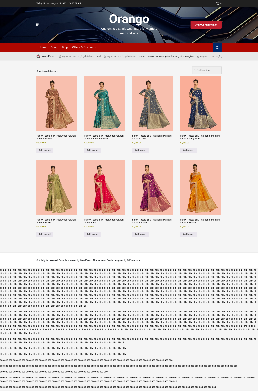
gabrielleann (75, 56)
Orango (129, 19)
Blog (65, 47)
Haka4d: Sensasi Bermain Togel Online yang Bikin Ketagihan (153, 56)
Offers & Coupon (82, 47)
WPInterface (133, 260)
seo (2, 360)
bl (1, 269)
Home (42, 47)
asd (86, 56)
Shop (54, 47)
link (245, 326)
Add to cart (45, 150)
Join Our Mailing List (206, 24)
